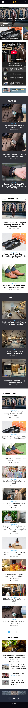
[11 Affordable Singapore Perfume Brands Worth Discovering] (14, 565)
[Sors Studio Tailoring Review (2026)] (14, 472)
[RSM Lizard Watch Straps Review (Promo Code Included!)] (5, 682)
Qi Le (11, 129)
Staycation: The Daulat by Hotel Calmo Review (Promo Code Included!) (18, 666)
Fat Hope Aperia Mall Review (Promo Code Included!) (14, 323)
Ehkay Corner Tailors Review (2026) (14, 600)
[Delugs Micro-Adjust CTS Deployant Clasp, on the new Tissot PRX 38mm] (14, 172)
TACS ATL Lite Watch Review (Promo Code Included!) (14, 156)
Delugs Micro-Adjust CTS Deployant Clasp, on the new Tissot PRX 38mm (14, 186)
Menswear (4, 16)
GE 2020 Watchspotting (18, 673)
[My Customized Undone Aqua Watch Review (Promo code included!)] (14, 646)
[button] (2, 2)
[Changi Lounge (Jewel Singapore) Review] (14, 339)
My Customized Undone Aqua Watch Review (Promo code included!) (14, 657)
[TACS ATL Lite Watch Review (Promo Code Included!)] (14, 142)
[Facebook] (9, 698)
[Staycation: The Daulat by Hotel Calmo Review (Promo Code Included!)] (5, 666)
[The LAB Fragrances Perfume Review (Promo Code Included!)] (14, 543)
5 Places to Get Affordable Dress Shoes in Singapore (14, 286)
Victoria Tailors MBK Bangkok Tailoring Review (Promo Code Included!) (14, 225)
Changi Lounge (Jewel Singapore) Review (14, 352)
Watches (14, 123)
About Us (14, 703)
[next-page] (5, 101)
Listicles (14, 283)
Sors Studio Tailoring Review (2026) (14, 482)
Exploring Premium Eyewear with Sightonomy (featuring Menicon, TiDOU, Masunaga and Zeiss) (14, 529)
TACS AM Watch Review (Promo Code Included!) (14, 126)
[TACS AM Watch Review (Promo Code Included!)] (14, 113)
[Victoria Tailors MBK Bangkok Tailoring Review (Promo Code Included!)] (14, 17)
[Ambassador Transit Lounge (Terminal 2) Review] (14, 368)
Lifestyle (14, 320)
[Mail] (18, 698)
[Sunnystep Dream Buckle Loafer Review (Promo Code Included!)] (11, 33)
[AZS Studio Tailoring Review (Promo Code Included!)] (14, 494)
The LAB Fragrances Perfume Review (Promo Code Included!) (14, 553)
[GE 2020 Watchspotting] (5, 675)
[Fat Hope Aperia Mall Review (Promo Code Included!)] (14, 310)
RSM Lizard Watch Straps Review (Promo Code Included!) (18, 682)
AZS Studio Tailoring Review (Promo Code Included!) (14, 504)
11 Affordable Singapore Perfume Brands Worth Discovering (14, 576)
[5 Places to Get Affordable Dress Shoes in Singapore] (14, 273)
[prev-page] (3, 101)
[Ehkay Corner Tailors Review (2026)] (14, 590)
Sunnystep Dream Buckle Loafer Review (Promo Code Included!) (14, 256)
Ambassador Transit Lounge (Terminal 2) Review (14, 382)
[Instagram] (14, 698)
